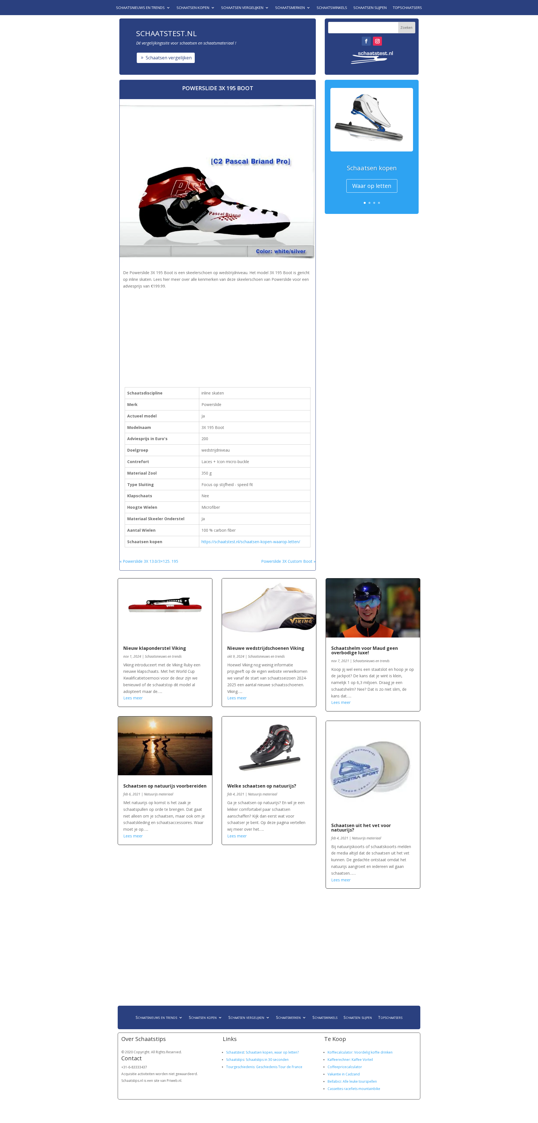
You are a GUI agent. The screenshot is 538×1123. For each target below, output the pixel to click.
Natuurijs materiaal (158, 794)
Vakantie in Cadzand (344, 1074)
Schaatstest (235, 1052)
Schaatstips (235, 1059)
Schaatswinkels (332, 8)
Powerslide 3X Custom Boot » (288, 561)
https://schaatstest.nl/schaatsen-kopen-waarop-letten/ (250, 541)
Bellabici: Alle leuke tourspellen (352, 1081)
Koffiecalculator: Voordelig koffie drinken (360, 1052)
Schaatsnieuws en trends (140, 8)
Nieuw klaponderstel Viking (154, 648)
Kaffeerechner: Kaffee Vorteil (350, 1059)
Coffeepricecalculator (345, 1066)
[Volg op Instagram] (377, 41)
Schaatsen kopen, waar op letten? (272, 1052)
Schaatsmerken (290, 8)
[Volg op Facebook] (366, 41)
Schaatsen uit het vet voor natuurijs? (361, 827)
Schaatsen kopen (193, 8)
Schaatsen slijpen (370, 8)
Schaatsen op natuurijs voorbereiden (165, 786)
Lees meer (133, 698)
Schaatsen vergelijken (242, 8)
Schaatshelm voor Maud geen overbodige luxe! (364, 650)
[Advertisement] (222, 329)
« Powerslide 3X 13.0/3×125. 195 (149, 561)
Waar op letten (371, 186)
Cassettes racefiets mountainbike (354, 1088)
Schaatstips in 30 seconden (267, 1059)
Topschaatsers (407, 8)
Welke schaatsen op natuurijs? (261, 786)
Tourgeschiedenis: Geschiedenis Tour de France (264, 1066)
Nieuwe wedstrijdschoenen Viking (265, 648)
